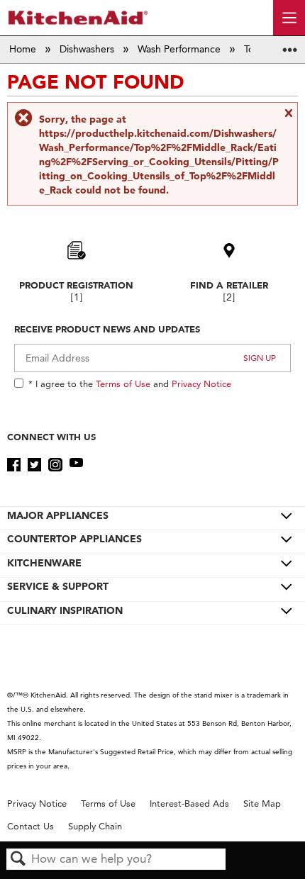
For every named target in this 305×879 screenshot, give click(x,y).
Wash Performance (180, 49)
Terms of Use (123, 383)
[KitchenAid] (78, 17)
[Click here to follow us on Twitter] (34, 465)
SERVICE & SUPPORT (58, 586)
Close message (288, 118)
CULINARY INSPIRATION (65, 610)
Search (18, 859)
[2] (229, 297)
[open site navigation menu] (289, 17)
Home (24, 49)
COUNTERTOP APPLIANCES (74, 538)
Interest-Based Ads (189, 803)
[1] (76, 297)
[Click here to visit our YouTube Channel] (76, 465)
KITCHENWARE (44, 562)
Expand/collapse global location (290, 45)
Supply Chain (95, 826)
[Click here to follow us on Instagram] (55, 465)
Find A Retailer (229, 285)
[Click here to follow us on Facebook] (14, 465)
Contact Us (30, 826)
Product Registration (76, 285)
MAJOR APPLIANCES (58, 515)
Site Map (262, 803)
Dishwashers (88, 49)
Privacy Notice (201, 383)
